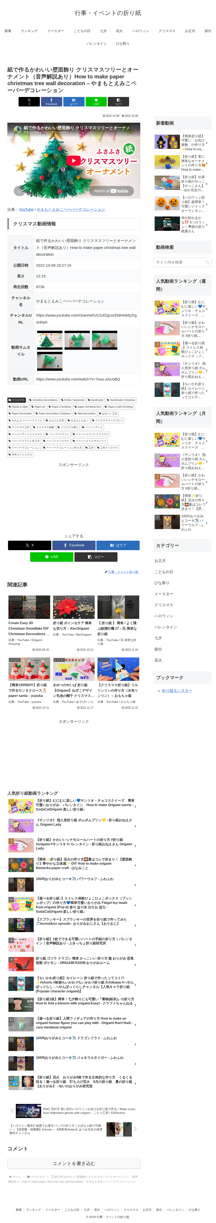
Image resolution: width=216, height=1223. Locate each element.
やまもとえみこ (80, 420)
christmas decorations (45, 400)
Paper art (40, 406)
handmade (97, 400)
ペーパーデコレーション (26, 447)
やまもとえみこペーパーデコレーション (71, 209)
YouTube (26, 209)
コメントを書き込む (74, 1163)
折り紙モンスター (177, 691)
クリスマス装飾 (45, 427)
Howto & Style (20, 406)
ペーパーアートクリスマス (27, 434)
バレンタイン (175, 1209)
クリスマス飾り (69, 427)
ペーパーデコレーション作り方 (64, 447)
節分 (159, 1209)
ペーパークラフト (59, 434)
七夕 (87, 1209)
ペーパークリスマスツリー (91, 440)
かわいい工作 (109, 413)
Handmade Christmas (122, 400)
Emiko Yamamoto (74, 400)
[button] (118, 101)
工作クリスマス (109, 447)
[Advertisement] (73, 497)
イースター (52, 1209)
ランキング (33, 1209)
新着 (19, 1209)
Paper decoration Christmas (55, 413)
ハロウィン (111, 1209)
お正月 (147, 1209)
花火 (97, 1209)
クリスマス (18, 400)
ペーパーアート (94, 427)
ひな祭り (194, 1209)
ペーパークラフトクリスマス (92, 434)
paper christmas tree (89, 406)
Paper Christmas (61, 406)
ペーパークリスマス (57, 440)
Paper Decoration (22, 413)
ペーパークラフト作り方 (26, 440)
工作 (91, 447)
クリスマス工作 (21, 427)
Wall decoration (87, 413)
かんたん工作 (56, 420)
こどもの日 (72, 1209)
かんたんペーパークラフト (27, 420)
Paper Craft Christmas (120, 406)
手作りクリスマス (22, 454)
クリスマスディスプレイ (109, 420)
